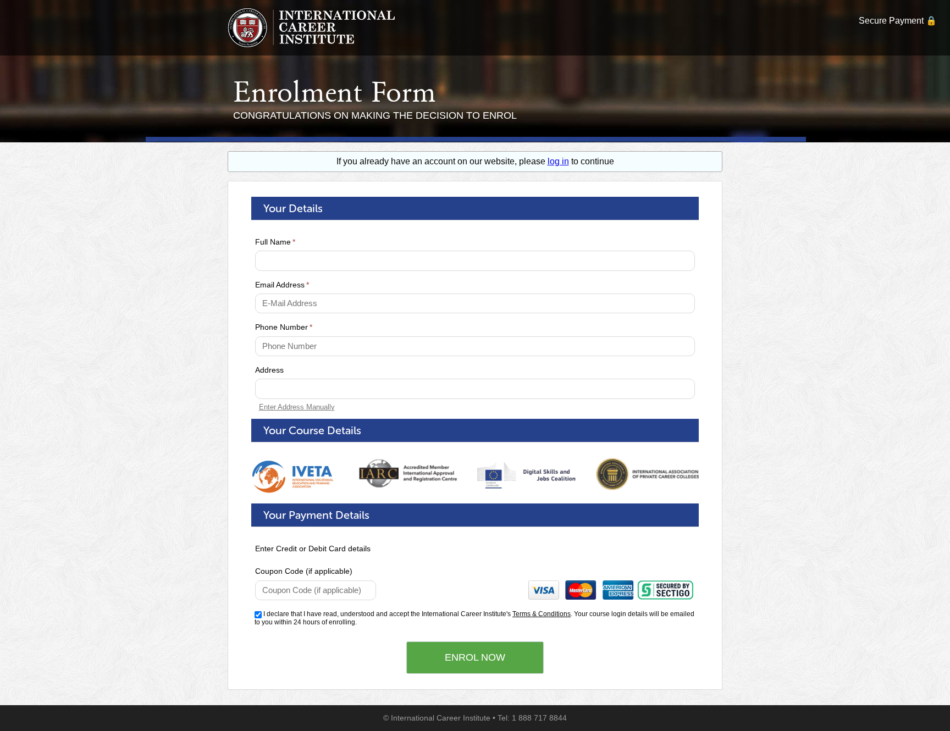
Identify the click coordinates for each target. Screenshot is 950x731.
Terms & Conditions (541, 614)
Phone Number (283, 327)
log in (558, 161)
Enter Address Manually (297, 407)
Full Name (275, 241)
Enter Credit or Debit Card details (313, 548)
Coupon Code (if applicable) (303, 571)
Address (269, 370)
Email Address (282, 284)
